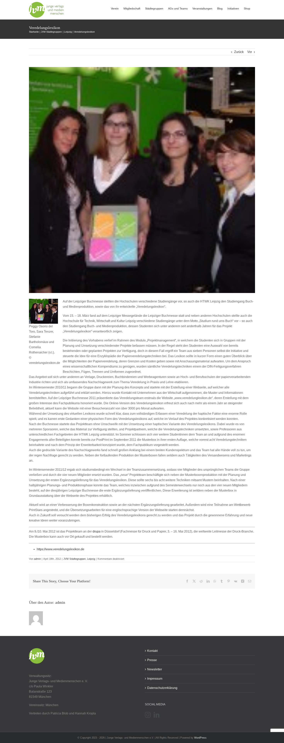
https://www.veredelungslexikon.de (60, 549)
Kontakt (152, 650)
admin (37, 558)
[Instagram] (148, 715)
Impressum (154, 678)
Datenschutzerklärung (162, 688)
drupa (96, 531)
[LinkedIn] (156, 715)
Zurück (239, 51)
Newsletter (154, 669)
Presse (152, 660)
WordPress (200, 737)
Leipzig (91, 558)
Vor (249, 51)
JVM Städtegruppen (74, 558)
